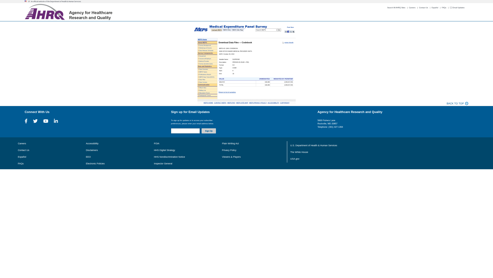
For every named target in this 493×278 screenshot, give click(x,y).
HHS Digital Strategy (164, 150)
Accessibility (92, 143)
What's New (202, 87)
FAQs (444, 8)
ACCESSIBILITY (273, 103)
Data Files (202, 79)
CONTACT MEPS (220, 103)
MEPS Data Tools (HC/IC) (206, 77)
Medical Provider (204, 61)
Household (202, 56)
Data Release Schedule (206, 50)
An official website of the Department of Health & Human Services (56, 1)
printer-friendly (289, 42)
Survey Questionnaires (206, 63)
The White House (299, 152)
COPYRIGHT (284, 103)
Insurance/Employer (205, 58)
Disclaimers (92, 150)
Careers (412, 8)
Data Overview (203, 69)
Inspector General (163, 163)
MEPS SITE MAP (242, 103)
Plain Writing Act (230, 143)
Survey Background (205, 45)
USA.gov (294, 159)
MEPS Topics (203, 72)
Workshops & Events (205, 48)
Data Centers (203, 82)
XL (294, 32)
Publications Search (205, 74)
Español (435, 8)
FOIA (156, 143)
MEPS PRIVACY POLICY (258, 103)
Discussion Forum (204, 93)
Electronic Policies (95, 163)
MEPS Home (202, 39)
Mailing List (202, 90)
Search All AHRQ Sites (396, 8)
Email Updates (458, 8)
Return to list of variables (227, 92)
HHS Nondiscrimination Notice (169, 157)
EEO (88, 157)
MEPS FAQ (231, 103)
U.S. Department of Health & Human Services (313, 145)
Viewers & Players (231, 157)
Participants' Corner (205, 95)
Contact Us (423, 8)
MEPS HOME (208, 103)
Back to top (455, 103)
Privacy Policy (229, 150)
